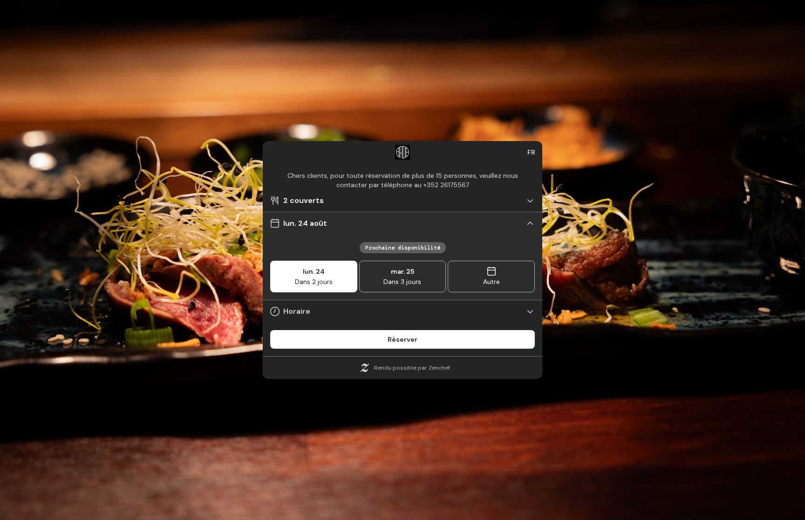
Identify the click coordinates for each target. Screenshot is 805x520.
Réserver (402, 339)
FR (531, 152)
